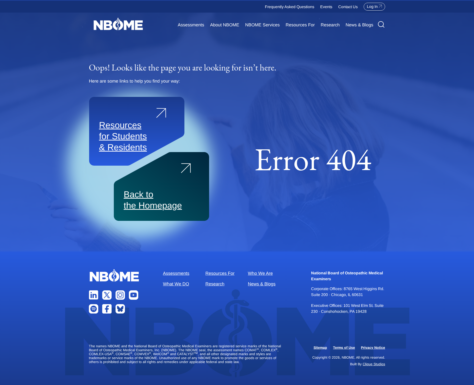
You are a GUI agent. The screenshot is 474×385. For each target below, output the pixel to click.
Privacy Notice (373, 348)
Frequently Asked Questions (289, 7)
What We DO (176, 283)
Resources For (300, 24)
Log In (372, 6)
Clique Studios (374, 364)
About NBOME (224, 24)
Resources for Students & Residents (123, 136)
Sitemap (320, 348)
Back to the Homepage (153, 199)
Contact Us (348, 7)
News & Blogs (359, 24)
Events (326, 7)
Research (330, 24)
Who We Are (260, 273)
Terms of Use (344, 348)
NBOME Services (262, 24)
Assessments (191, 24)
